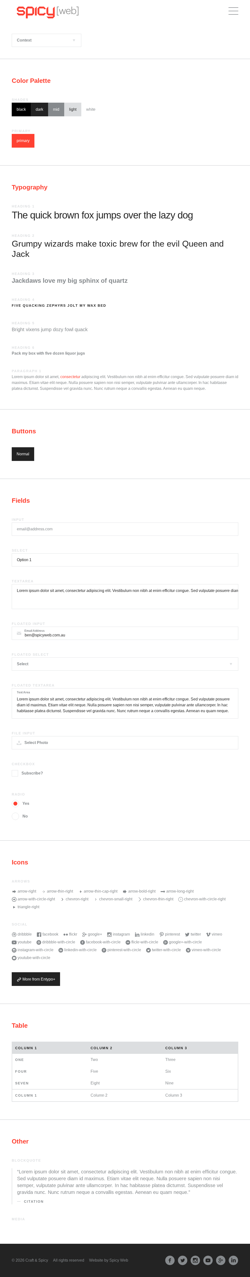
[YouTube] (208, 1260)
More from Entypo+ (38, 979)
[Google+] (221, 1260)
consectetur (70, 377)
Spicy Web (118, 1260)
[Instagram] (195, 1260)
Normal (23, 454)
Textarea (23, 581)
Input (18, 520)
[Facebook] (170, 1260)
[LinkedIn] (233, 1260)
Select (20, 550)
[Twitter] (183, 1260)
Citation (34, 1201)
